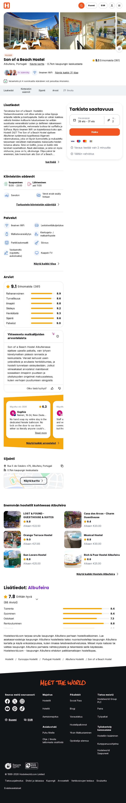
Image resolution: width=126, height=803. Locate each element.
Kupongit (50, 780)
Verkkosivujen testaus (82, 780)
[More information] (57, 336)
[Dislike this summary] (59, 388)
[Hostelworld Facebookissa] (7, 701)
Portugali (21, 63)
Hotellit (46, 708)
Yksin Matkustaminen (80, 732)
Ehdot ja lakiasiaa (35, 780)
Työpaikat (102, 716)
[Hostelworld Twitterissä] (14, 701)
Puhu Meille (49, 732)
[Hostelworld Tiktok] (22, 708)
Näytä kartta (37, 63)
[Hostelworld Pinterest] (14, 708)
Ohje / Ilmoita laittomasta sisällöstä (53, 741)
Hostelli (8, 55)
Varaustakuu (76, 716)
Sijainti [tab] (42, 90)
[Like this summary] (52, 388)
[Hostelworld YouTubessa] (7, 708)
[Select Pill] (81, 5)
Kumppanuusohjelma (108, 743)
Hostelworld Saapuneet (103, 752)
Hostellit (47, 700)
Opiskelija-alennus (79, 740)
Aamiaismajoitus (51, 716)
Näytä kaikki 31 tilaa (66, 72)
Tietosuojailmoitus (14, 780)
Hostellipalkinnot (78, 724)
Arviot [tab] (56, 90)
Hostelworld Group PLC (107, 700)
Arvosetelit (63, 780)
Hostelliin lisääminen (107, 735)
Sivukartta (101, 780)
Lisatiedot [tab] (9, 90)
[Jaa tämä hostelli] (119, 49)
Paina (100, 708)
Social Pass (76, 700)
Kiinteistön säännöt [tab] (26, 90)
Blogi (72, 708)
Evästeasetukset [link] (12, 788)
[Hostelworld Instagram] (22, 701)
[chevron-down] (37, 599)
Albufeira (9, 63)
